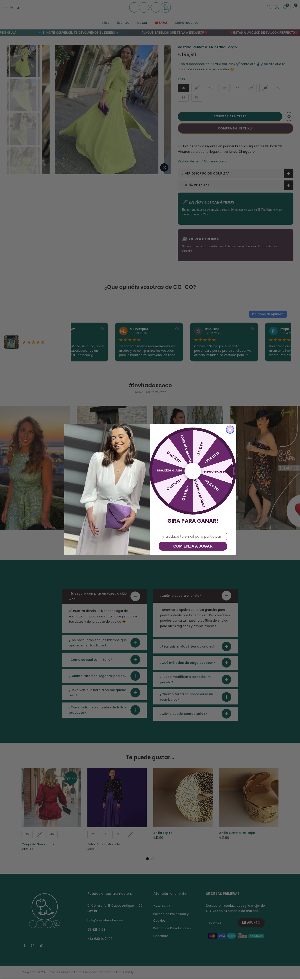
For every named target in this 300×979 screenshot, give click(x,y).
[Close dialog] (230, 429)
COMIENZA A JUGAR (193, 546)
